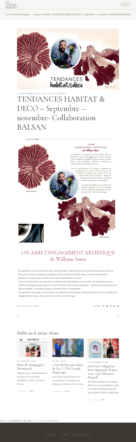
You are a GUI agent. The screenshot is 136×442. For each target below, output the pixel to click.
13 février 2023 (26, 361)
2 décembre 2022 (98, 362)
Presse (61, 93)
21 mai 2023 (59, 361)
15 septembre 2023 (28, 93)
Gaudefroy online (20, 421)
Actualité (46, 14)
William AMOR (30, 306)
